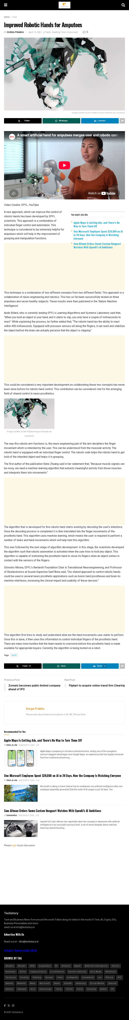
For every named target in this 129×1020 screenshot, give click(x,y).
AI (56, 965)
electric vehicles (77, 971)
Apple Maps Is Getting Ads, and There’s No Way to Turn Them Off (97, 224)
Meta (32, 983)
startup (9, 989)
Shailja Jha (11, 745)
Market (9, 983)
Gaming (37, 977)
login (14, 845)
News (57, 983)
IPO (119, 977)
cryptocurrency (38, 971)
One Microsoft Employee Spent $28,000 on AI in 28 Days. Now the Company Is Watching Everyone (98, 234)
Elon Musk (96, 971)
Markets (21, 983)
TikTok (69, 989)
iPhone (109, 977)
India (60, 977)
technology (45, 989)
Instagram (72, 977)
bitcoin (115, 965)
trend (80, 989)
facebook (11, 977)
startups (21, 989)
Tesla (58, 989)
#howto (22, 965)
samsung (81, 983)
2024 (32, 965)
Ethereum (111, 971)
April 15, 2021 (35, 32)
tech (14, 655)
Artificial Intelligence (96, 965)
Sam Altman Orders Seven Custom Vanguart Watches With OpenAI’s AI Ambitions (97, 245)
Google (49, 977)
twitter (103, 989)
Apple (78, 965)
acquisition (45, 965)
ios (99, 977)
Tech (14, 17)
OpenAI (68, 983)
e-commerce (57, 971)
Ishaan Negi (11, 815)
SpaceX (112, 983)
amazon (66, 965)
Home (7, 17)
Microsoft (45, 983)
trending (91, 989)
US (112, 989)
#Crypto (10, 965)
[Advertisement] (64, 277)
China (23, 971)
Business (10, 971)
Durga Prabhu (15, 32)
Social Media (97, 983)
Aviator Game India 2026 (20, 951)
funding (24, 977)
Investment (88, 977)
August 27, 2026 (27, 745)
